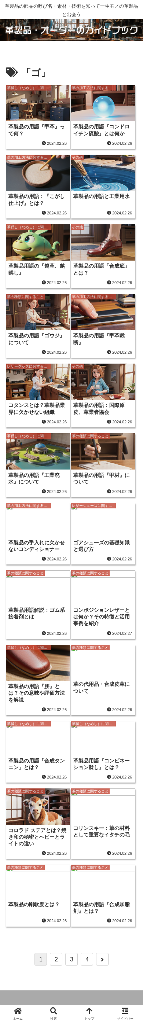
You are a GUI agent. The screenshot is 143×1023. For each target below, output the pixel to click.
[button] (128, 968)
